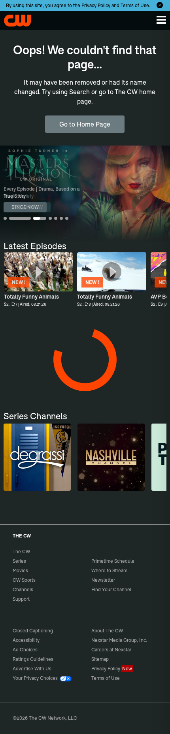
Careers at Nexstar (111, 650)
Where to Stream (109, 570)
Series (19, 561)
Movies (20, 570)
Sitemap (100, 659)
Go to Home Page (84, 124)
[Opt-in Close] (160, 5)
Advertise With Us (32, 669)
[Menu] (161, 20)
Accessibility (26, 640)
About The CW (107, 631)
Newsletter (103, 580)
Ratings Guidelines (33, 659)
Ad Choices (25, 650)
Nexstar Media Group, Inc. (119, 640)
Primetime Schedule (112, 561)
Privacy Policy (95, 5)
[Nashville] (111, 457)
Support (21, 599)
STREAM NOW (27, 207)
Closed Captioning (33, 631)
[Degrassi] (37, 457)
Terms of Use (135, 5)
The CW (14, 18)
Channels (23, 589)
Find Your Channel (111, 589)
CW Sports (24, 580)
